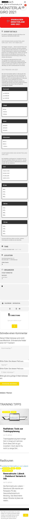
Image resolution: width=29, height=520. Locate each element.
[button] (12, 2)
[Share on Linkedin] (16, 308)
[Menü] (25, 2)
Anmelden (17, 238)
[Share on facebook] (9, 308)
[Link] (7, 2)
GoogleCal (16, 303)
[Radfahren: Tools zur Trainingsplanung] (14, 410)
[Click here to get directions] (14, 326)
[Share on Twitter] (13, 308)
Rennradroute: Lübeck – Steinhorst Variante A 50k (14, 476)
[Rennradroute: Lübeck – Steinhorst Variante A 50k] (14, 466)
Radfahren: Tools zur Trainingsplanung (13, 430)
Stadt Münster (7, 273)
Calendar (8, 303)
